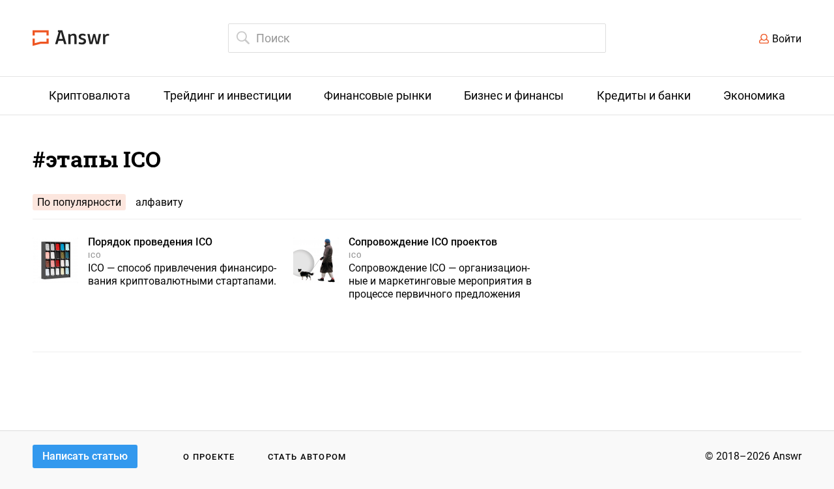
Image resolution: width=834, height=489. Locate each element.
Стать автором (307, 457)
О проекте (209, 457)
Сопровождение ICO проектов (423, 242)
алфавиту (159, 202)
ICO (95, 255)
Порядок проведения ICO (150, 242)
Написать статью (85, 456)
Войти (786, 39)
